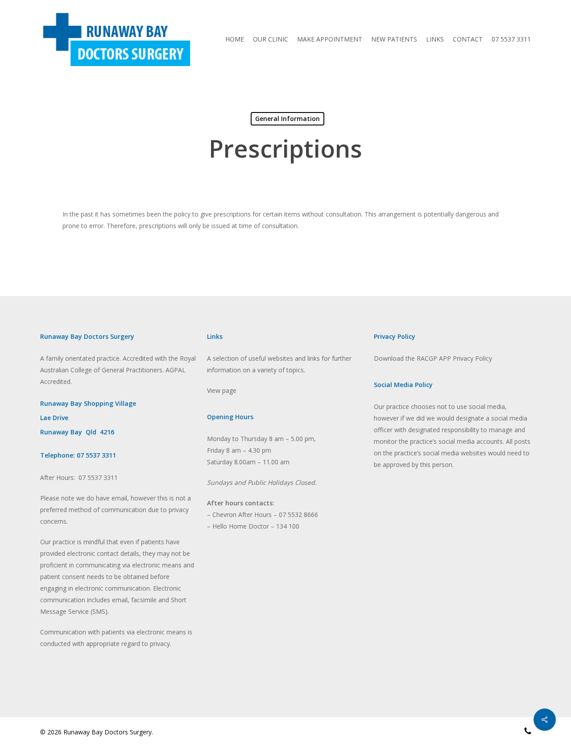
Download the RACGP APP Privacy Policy (433, 358)
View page (221, 390)
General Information (287, 118)
